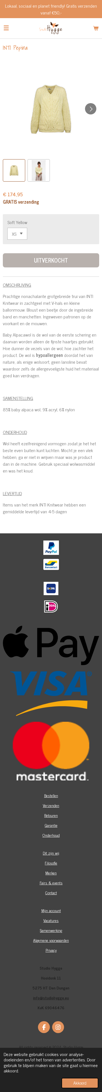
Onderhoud (51, 835)
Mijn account (51, 910)
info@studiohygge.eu (51, 997)
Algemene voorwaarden (51, 940)
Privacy (51, 950)
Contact (51, 892)
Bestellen (51, 795)
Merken (51, 872)
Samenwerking (51, 930)
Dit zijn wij (51, 853)
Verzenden (51, 805)
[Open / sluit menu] (6, 28)
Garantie (51, 825)
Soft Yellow (17, 222)
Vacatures (51, 920)
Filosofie (51, 862)
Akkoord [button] (79, 1083)
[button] (14, 170)
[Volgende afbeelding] (90, 108)
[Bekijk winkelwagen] (96, 28)
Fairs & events (51, 882)
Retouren (51, 815)
